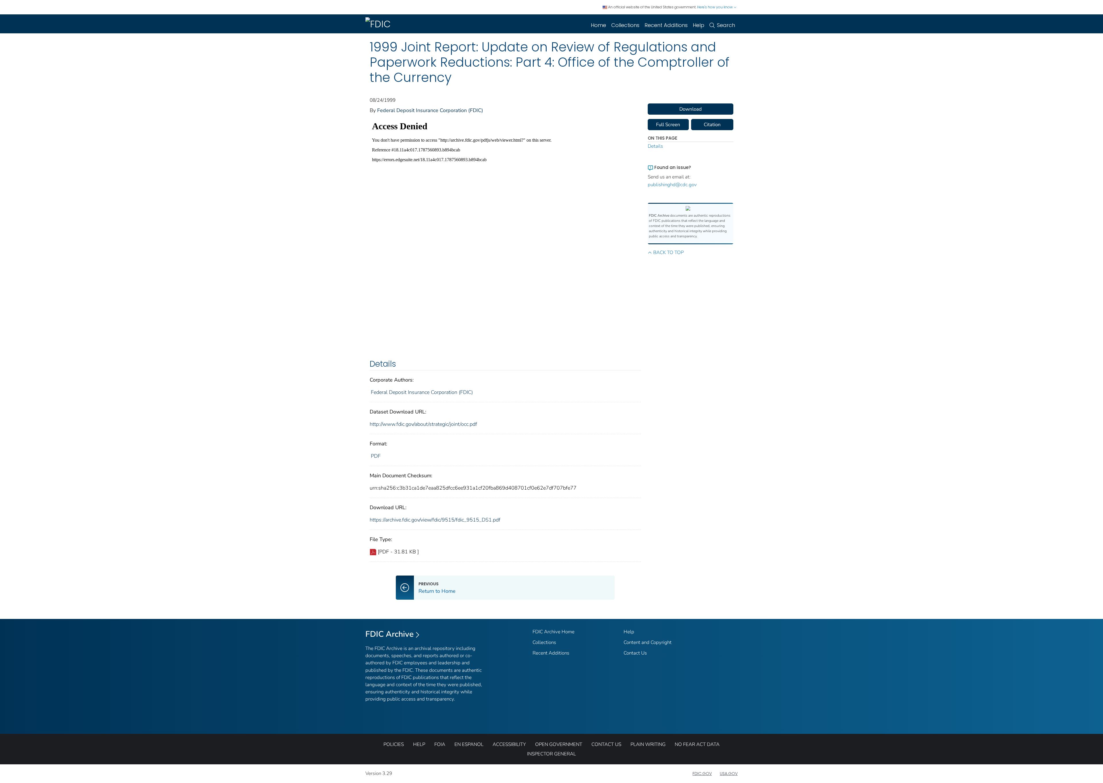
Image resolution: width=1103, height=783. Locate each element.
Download (690, 109)
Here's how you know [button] (715, 7)
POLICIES (393, 744)
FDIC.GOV (702, 773)
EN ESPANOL (468, 744)
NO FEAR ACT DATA (697, 744)
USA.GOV (729, 773)
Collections (625, 25)
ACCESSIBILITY (509, 744)
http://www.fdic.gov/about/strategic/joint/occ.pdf (423, 424)
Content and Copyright (648, 642)
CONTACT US (606, 744)
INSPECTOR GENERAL (551, 754)
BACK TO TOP (668, 252)
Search (726, 25)
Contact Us (635, 653)
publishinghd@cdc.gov (672, 184)
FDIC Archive (389, 634)
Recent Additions (666, 25)
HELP (419, 744)
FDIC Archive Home (553, 631)
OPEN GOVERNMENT (558, 744)
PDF (376, 456)
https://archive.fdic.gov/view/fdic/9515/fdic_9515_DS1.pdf (435, 519)
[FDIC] (379, 24)
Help (698, 25)
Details (655, 146)
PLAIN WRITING (648, 744)
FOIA (439, 744)
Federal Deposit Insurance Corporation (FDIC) (430, 110)
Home (598, 25)
